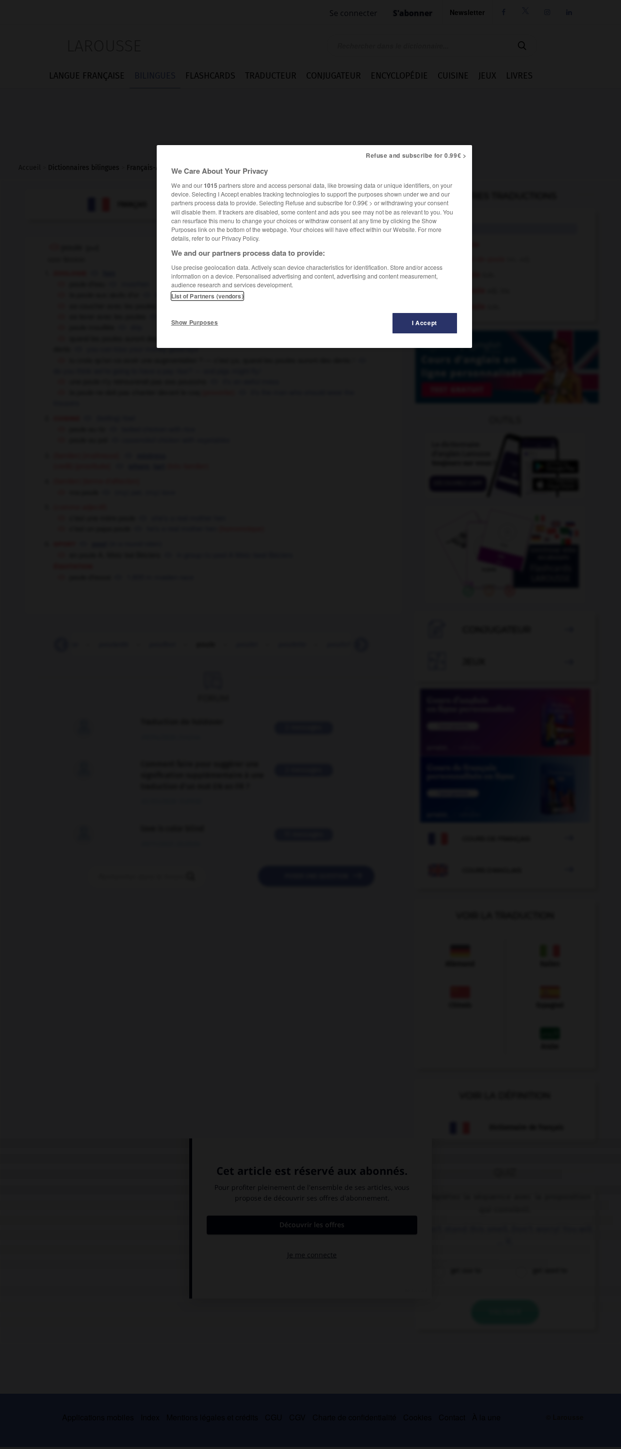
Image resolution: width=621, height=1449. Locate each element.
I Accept (424, 322)
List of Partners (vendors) (207, 296)
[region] (314, 246)
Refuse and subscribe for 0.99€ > (416, 155)
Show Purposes (194, 322)
